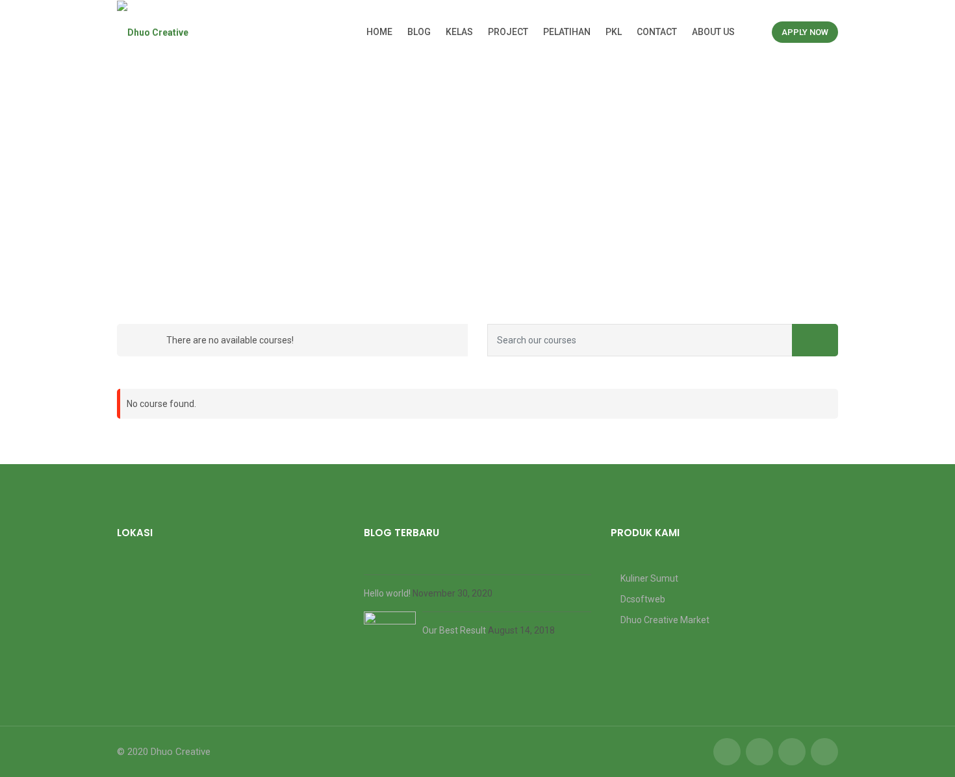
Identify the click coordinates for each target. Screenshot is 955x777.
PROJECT (508, 32)
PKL (613, 32)
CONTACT (657, 32)
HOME (379, 32)
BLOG (419, 32)
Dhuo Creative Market (664, 620)
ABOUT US (713, 32)
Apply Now (805, 32)
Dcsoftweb (642, 599)
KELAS (459, 32)
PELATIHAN (567, 32)
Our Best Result (455, 630)
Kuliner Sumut (649, 578)
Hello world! (388, 593)
